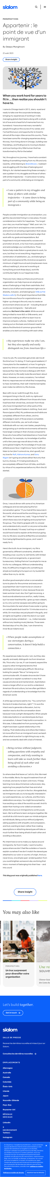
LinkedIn (6, 1123)
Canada (6, 1077)
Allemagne (8, 1068)
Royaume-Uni (9, 1110)
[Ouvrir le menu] (45, 7)
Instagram (7, 1137)
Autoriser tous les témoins (35, 1172)
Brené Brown (31, 164)
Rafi (14, 454)
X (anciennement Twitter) (10, 1130)
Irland (5, 1091)
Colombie (7, 1082)
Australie (7, 1073)
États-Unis (7, 1086)
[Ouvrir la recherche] (36, 7)
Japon (5, 1096)
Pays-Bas (7, 1105)
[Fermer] (46, 1145)
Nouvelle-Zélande (11, 1100)
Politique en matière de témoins (13, 1172)
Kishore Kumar (23, 454)
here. (40, 875)
